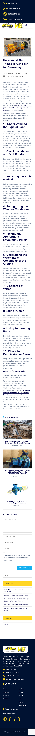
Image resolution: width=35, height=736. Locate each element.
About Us (6, 692)
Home (5, 689)
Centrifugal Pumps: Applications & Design (16, 595)
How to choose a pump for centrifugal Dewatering (17, 502)
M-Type (21, 689)
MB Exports (10, 73)
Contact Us (6, 699)
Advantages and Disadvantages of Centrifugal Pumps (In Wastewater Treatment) (17, 472)
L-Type (21, 699)
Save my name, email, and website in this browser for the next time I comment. (17, 558)
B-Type (21, 692)
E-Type (21, 695)
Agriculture (22, 705)
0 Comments (19, 76)
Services (6, 695)
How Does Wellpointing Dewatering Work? (16, 604)
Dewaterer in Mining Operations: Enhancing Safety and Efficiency (17, 442)
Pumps (8, 76)
